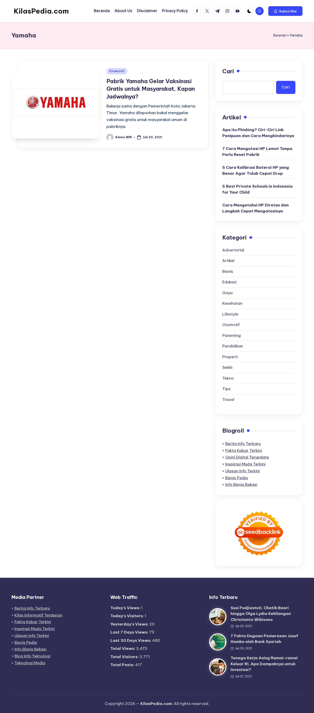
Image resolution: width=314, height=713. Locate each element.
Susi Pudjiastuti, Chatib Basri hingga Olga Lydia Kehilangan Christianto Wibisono (261, 613)
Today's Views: (125, 607)
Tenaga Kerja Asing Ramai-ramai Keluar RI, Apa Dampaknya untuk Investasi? (264, 663)
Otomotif (117, 71)
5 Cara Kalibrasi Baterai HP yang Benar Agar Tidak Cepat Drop (255, 170)
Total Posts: (122, 664)
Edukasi (229, 282)
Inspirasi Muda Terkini (245, 464)
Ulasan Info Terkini (242, 470)
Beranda (279, 35)
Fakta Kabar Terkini (243, 450)
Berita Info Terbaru (243, 443)
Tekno (228, 378)
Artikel (228, 260)
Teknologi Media (29, 662)
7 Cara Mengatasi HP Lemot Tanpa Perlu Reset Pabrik (257, 151)
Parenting (231, 335)
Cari (228, 71)
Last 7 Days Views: (129, 632)
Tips (226, 388)
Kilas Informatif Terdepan (38, 615)
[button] (285, 11)
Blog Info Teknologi (32, 656)
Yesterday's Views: (129, 624)
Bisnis (227, 271)
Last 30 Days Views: (131, 640)
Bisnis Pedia (236, 477)
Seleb (227, 367)
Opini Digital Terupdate (247, 457)
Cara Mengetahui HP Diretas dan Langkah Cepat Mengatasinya (255, 208)
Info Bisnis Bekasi (241, 484)
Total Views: (123, 648)
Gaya (227, 292)
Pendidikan (232, 346)
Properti (230, 356)
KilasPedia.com (41, 11)
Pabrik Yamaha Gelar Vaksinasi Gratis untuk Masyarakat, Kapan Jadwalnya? (150, 89)
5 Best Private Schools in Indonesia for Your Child (257, 189)
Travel (228, 399)
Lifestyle (230, 314)
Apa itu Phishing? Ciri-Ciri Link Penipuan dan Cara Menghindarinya (258, 132)
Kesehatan (232, 303)
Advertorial (233, 250)
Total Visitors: (125, 656)
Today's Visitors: (127, 615)
